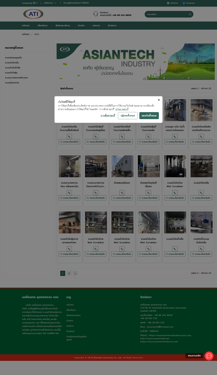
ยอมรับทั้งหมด (149, 115)
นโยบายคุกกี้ (121, 109)
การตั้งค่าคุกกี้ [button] (108, 115)
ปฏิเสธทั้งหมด (128, 115)
